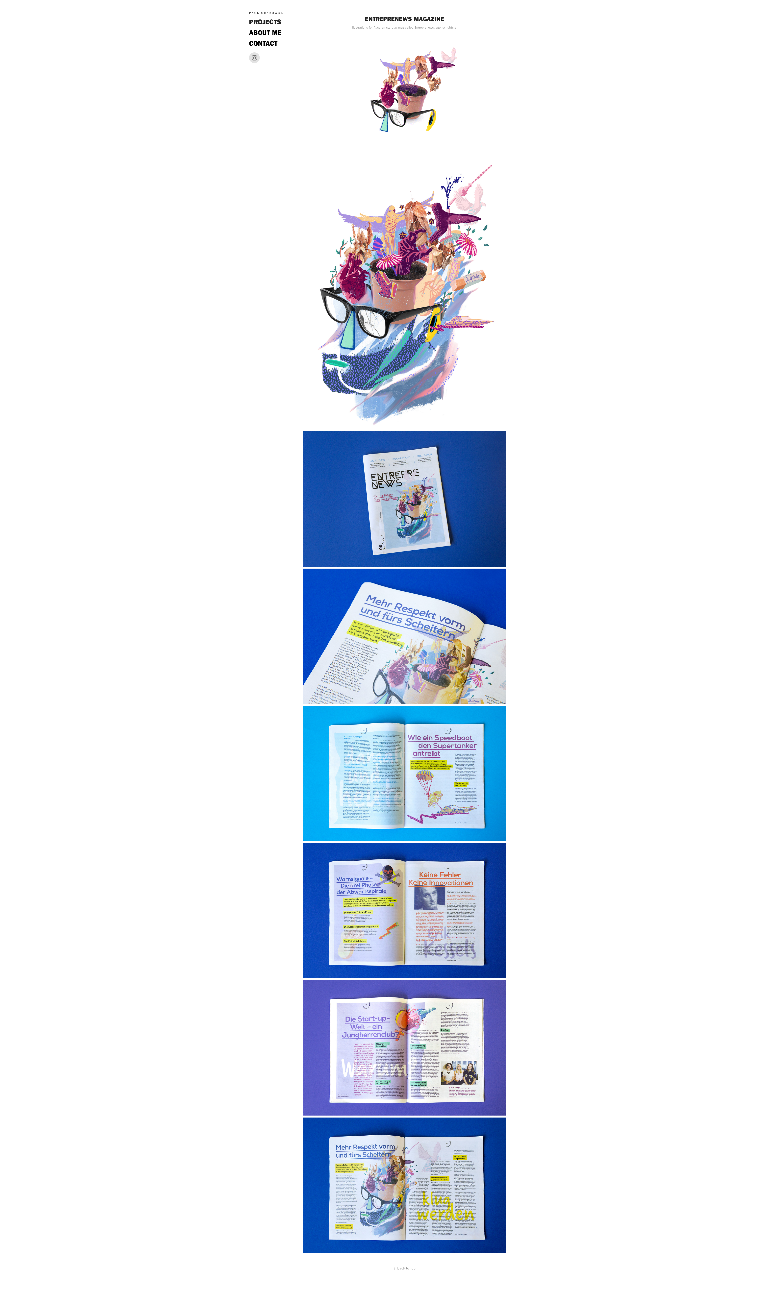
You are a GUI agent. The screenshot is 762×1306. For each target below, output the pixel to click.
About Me (265, 33)
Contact (263, 43)
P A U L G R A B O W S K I (267, 13)
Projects (265, 22)
